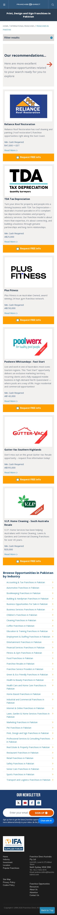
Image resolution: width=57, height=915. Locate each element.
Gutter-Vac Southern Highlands (22, 449)
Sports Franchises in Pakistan (20, 774)
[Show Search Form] (52, 4)
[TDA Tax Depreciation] (28, 181)
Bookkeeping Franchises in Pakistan (23, 593)
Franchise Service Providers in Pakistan (25, 669)
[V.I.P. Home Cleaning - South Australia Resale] (28, 503)
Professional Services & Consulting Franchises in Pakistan (28, 740)
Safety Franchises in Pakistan (20, 763)
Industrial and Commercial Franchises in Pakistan (25, 701)
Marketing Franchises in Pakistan (22, 722)
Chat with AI (46, 820)
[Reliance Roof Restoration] (28, 106)
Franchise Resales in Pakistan (20, 663)
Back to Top (47, 910)
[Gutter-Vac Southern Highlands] (28, 432)
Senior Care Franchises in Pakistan (23, 769)
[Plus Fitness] (28, 272)
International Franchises (22, 26)
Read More (10, 150)
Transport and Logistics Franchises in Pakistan (28, 779)
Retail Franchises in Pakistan (20, 758)
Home (5, 26)
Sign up (39, 813)
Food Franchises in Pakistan (20, 658)
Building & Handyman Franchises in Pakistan (28, 598)
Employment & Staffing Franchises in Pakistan (28, 636)
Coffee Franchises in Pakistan (20, 625)
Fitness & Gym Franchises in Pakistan (24, 652)
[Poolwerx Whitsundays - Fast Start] (28, 344)
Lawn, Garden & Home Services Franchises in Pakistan (28, 715)
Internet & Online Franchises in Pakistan (25, 708)
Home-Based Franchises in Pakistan (24, 694)
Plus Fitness (11, 290)
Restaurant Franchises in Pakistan (22, 752)
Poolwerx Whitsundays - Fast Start (24, 361)
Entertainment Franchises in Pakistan (24, 642)
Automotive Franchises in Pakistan (23, 587)
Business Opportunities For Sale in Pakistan (27, 604)
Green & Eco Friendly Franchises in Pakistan (27, 674)
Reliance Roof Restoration (19, 124)
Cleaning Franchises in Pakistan (21, 620)
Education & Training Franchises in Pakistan (27, 631)
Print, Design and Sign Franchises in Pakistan (28, 733)
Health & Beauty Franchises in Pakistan (25, 680)
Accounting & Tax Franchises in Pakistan (26, 582)
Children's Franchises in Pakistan (22, 615)
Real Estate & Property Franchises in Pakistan (28, 747)
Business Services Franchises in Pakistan (26, 609)
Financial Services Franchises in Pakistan (26, 647)
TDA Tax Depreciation (17, 199)
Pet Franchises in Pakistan (19, 727)
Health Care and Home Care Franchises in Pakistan (26, 687)
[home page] (28, 4)
